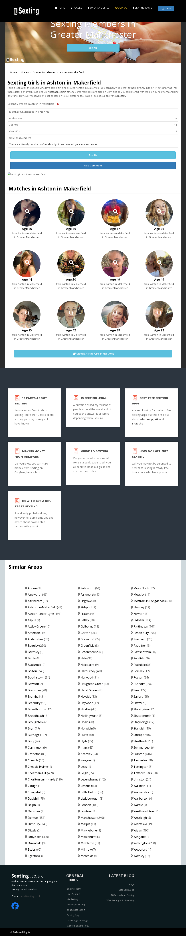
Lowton (88, 811)
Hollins (87, 722)
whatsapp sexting (58, 91)
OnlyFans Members (20, 137)
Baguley (37, 646)
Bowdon (35, 684)
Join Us (93, 47)
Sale (140, 690)
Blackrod (36, 665)
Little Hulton (92, 792)
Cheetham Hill (41, 773)
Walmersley (143, 792)
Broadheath (39, 716)
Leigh (87, 773)
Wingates (142, 837)
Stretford (143, 741)
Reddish (142, 658)
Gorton (89, 633)
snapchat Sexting (76, 909)
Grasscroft (90, 639)
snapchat (138, 423)
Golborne (90, 626)
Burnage (37, 735)
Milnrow (88, 849)
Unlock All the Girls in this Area (95, 353)
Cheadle (36, 760)
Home (13, 72)
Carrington (37, 748)
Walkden (142, 786)
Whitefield (143, 824)
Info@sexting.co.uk (30, 896)
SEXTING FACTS (143, 7)
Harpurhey (92, 671)
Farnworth (90, 595)
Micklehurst (91, 837)
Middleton (90, 843)
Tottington (143, 767)
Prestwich (143, 639)
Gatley (88, 620)
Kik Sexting (72, 899)
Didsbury (37, 824)
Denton (36, 818)
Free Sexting (73, 894)
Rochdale (142, 665)
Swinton (143, 754)
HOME (61, 7)
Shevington (144, 709)
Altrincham (38, 601)
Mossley (142, 595)
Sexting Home (74, 888)
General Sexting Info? (78, 925)
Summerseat (144, 748)
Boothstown (39, 677)
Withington (145, 843)
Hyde (87, 741)
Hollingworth (91, 716)
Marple (88, 824)
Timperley (143, 760)
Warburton (143, 799)
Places (25, 72)
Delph (34, 805)
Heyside (89, 697)
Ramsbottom (145, 652)
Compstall (36, 792)
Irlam (87, 748)
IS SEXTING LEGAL (94, 398)
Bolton (36, 671)
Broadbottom (40, 709)
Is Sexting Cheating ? (77, 920)
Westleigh (142, 818)
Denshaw (36, 811)
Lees (86, 767)
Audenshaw (38, 639)
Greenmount (92, 652)
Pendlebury (145, 633)
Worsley (142, 856)
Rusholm (143, 684)
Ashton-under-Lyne (44, 614)
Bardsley (35, 652)
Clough (34, 786)
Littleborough (92, 799)
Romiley (142, 671)
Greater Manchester (44, 72)
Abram (35, 588)
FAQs (131, 884)
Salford (141, 697)
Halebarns (90, 665)
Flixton (88, 614)
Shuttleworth (144, 716)
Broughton (38, 722)
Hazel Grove (91, 690)
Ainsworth (37, 595)
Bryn (34, 728)
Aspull (34, 620)
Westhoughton (146, 811)
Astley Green (39, 626)
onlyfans (13, 95)
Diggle (34, 830)
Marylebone (91, 830)
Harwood (90, 677)
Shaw (140, 703)
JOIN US (122, 7)
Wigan (141, 830)
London (89, 805)
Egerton (35, 856)
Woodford (142, 849)
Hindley (88, 709)
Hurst (87, 735)
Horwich (88, 728)
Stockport (143, 735)
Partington (144, 626)
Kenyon (88, 760)
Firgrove (88, 601)
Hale (86, 658)
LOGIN (167, 8)
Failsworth (90, 588)
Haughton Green (95, 684)
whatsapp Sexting (76, 904)
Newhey (142, 607)
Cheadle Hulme (40, 767)
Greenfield (90, 646)
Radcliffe (142, 646)
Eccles (34, 849)
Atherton (37, 633)
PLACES (77, 7)
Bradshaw (37, 690)
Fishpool (88, 607)
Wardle (140, 805)
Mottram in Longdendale (153, 601)
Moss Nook (144, 588)
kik (157, 419)
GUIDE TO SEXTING (94, 451)
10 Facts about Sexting (122, 895)
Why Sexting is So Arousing (120, 900)
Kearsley (89, 754)
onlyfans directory (116, 95)
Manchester (93, 818)
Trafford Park (146, 773)
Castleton (37, 754)
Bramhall (37, 697)
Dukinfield (37, 843)
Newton (141, 614)
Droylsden (38, 837)
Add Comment (93, 165)
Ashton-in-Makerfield (72, 72)
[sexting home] (27, 10)
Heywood (90, 703)
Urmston (142, 779)
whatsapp (146, 419)
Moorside (89, 856)
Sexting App (73, 915)
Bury (34, 741)
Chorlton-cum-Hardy (45, 779)
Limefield (89, 786)
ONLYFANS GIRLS (99, 7)
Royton (141, 677)
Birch (34, 658)
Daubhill (36, 799)
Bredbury (37, 703)
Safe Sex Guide (126, 889)
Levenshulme (93, 779)
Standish (142, 728)
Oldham (142, 620)
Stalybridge (144, 722)
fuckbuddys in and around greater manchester (70, 144)
